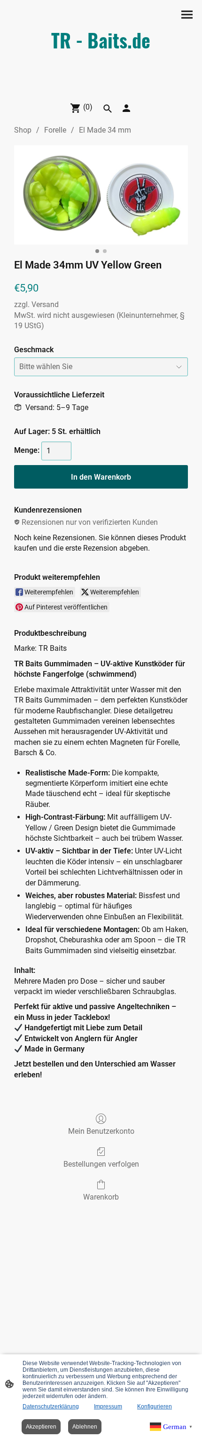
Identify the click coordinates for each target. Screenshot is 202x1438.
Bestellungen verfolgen (101, 1164)
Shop (22, 130)
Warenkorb (101, 1197)
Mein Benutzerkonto (101, 1131)
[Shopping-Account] (126, 108)
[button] (107, 108)
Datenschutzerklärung (51, 1406)
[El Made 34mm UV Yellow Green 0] (101, 195)
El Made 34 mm (105, 130)
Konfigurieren (154, 1406)
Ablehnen (84, 1426)
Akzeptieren (41, 1426)
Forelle (55, 130)
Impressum (108, 1406)
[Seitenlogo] (101, 90)
